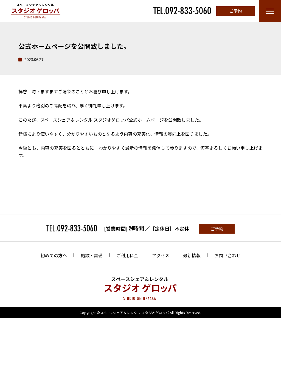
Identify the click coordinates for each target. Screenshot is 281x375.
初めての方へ (54, 255)
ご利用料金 (127, 255)
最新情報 (192, 255)
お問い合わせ (227, 255)
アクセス (160, 255)
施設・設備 (92, 255)
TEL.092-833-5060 (182, 11)
